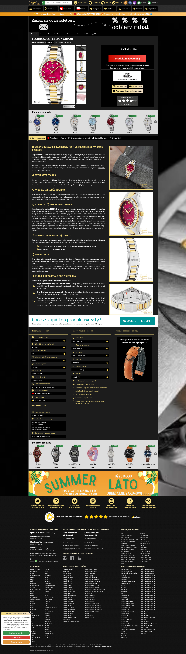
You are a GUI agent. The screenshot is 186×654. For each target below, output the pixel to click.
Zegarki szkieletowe (91, 569)
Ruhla (47, 605)
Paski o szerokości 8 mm (147, 571)
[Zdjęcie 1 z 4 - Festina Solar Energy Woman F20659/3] (131, 168)
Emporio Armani (35, 615)
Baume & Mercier (35, 589)
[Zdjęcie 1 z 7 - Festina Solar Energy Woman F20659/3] (53, 74)
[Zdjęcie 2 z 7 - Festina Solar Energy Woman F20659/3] (81, 51)
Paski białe (143, 613)
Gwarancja (124, 543)
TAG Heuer (48, 621)
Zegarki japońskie (68, 597)
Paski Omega (125, 613)
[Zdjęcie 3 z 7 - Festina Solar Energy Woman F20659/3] (81, 62)
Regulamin (143, 549)
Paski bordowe (144, 615)
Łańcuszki (123, 587)
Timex (47, 625)
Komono (32, 641)
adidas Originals (35, 569)
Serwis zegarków (145, 551)
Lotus (46, 579)
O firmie (142, 539)
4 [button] (142, 494)
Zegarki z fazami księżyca (92, 581)
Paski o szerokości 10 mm (148, 575)
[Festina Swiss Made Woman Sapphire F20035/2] (74, 122)
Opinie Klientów (101, 138)
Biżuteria (123, 575)
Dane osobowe (125, 537)
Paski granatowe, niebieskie (148, 623)
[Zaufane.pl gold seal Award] (49, 517)
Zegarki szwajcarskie (91, 571)
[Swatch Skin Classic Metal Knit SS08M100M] (111, 453)
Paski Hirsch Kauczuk (127, 601)
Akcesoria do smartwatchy (129, 573)
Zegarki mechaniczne (69, 607)
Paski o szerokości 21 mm (148, 597)
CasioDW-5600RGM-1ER (74, 463)
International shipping (127, 549)
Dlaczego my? (144, 535)
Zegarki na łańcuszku (69, 609)
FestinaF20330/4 (129, 463)
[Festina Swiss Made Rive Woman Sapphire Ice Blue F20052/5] (93, 122)
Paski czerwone (145, 621)
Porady (142, 545)
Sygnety (123, 631)
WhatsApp (40, 561)
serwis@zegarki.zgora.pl (50, 550)
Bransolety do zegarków (128, 581)
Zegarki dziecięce (68, 593)
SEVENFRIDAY (49, 611)
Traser (47, 629)
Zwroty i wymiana (145, 557)
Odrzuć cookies (16, 637)
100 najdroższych (68, 569)
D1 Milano (33, 609)
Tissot (47, 627)
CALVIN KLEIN (34, 597)
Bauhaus (33, 583)
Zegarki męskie (67, 579)
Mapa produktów (126, 553)
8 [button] (151, 494)
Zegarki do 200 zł (90, 595)
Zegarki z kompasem (91, 583)
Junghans (33, 639)
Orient (47, 593)
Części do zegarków (127, 535)
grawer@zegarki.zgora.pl (50, 555)
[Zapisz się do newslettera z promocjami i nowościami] (125, 3)
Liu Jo (46, 573)
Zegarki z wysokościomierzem (94, 591)
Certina (32, 603)
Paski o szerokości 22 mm (148, 599)
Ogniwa (123, 593)
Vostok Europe (49, 633)
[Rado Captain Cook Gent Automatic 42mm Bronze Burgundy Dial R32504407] (37, 453)
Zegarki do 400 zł (90, 599)
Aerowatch (33, 571)
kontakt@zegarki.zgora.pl (51, 532)
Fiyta (31, 619)
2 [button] (138, 494)
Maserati (48, 583)
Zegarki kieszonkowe (69, 599)
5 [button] (144, 494)
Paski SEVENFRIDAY (127, 619)
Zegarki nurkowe (68, 613)
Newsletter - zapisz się (128, 555)
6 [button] (146, 494)
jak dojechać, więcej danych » (70, 545)
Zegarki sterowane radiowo (71, 621)
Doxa (31, 613)
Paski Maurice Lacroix (127, 611)
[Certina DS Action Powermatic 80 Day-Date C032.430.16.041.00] (148, 453)
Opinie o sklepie (145, 541)
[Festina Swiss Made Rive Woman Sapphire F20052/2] (148, 122)
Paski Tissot (124, 621)
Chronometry (67, 573)
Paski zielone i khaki (146, 631)
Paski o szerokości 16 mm (148, 587)
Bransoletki (124, 579)
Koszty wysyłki (125, 551)
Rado (46, 603)
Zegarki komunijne (145, 559)
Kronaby (47, 569)
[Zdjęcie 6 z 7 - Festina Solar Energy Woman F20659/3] (81, 93)
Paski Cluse (124, 597)
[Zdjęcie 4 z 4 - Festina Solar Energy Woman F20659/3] (131, 299)
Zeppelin (47, 637)
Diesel (32, 611)
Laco (46, 571)
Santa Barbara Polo (51, 607)
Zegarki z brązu (67, 587)
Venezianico (48, 631)
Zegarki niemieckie (68, 611)
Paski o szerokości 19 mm (148, 593)
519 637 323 (39, 550)
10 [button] (155, 494)
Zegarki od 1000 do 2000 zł (93, 605)
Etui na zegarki (125, 583)
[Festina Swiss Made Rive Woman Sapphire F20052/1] (129, 122)
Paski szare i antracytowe (148, 629)
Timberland (48, 623)
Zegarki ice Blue (67, 583)
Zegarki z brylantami (91, 577)
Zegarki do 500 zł (90, 601)
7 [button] (149, 494)
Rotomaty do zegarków (128, 629)
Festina (32, 617)
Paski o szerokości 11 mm (148, 577)
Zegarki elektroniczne (69, 595)
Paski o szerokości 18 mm (148, 591)
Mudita (47, 591)
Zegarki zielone (67, 585)
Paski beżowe (144, 611)
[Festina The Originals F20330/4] (129, 453)
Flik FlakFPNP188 (92, 463)
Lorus (46, 577)
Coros (32, 607)
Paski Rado (124, 617)
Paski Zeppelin (125, 623)
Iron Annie (33, 633)
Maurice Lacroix (50, 585)
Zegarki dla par (67, 581)
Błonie (32, 593)
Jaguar (32, 635)
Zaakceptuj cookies (16, 633)
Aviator (32, 579)
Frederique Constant (36, 625)
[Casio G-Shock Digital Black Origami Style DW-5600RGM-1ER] (74, 453)
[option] (93, 24)
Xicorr (47, 635)
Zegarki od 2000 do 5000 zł (93, 607)
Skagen (47, 613)
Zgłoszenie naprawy (127, 561)
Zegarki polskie (67, 615)
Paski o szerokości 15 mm (148, 585)
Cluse (32, 605)
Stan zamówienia (145, 553)
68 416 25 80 (69, 542)
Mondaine (48, 589)
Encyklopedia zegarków (128, 541)
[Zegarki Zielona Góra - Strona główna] (34, 2)
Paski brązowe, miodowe (147, 617)
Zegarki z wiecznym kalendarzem (95, 589)
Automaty (66, 571)
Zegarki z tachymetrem (92, 585)
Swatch (47, 619)
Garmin (32, 627)
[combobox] (58, 3)
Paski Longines (125, 607)
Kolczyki (123, 585)
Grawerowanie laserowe (128, 545)
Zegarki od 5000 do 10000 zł (93, 609)
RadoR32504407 (37, 463)
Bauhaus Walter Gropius (35, 586)
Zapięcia (123, 635)
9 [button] (153, 494)
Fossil (32, 623)
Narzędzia (124, 589)
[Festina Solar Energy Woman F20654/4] (56, 122)
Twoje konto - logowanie (128, 559)
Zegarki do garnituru (69, 591)
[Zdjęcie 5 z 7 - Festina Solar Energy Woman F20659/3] (81, 83)
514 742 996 (39, 544)
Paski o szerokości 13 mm (148, 581)
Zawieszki (124, 637)
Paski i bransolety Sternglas (129, 625)
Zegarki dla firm (145, 555)
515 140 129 (39, 538)
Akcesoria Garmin (126, 569)
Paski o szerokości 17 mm (148, 589)
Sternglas (48, 617)
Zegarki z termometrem (92, 587)
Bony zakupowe (125, 577)
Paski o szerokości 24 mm (148, 603)
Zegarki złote (89, 593)
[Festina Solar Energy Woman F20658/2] (37, 122)
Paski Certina (125, 595)
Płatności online (145, 543)
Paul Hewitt (48, 599)
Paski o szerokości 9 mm (147, 573)
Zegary (87, 613)
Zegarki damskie (68, 577)
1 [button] (136, 494)
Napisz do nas (144, 537)
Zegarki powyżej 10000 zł (92, 611)
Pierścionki (124, 627)
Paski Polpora (125, 615)
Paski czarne (144, 619)
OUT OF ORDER (49, 597)
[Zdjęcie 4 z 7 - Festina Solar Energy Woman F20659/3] (81, 72)
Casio (32, 601)
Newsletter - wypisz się (128, 557)
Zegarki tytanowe (90, 575)
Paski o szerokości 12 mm (148, 579)
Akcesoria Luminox (126, 571)
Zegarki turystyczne (91, 573)
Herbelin (33, 631)
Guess (32, 629)
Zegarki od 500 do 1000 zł (92, 603)
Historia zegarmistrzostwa (129, 547)
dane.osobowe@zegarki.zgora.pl (103, 646)
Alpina (32, 573)
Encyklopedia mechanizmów (129, 539)
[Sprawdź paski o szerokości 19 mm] (134, 362)
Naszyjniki (124, 591)
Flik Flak (32, 621)
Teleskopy (124, 633)
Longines (47, 575)
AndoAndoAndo (35, 575)
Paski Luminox (125, 609)
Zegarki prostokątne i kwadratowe (69, 618)
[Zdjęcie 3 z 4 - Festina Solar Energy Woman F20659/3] (131, 260)
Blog (122, 533)
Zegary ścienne (89, 615)
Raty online (143, 547)
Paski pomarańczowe (146, 625)
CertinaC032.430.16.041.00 (148, 463)
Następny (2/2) (69, 106)
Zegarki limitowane (68, 603)
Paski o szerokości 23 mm (148, 601)
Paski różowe (144, 627)
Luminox (47, 581)
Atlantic (32, 577)
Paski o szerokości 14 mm (148, 583)
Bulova (32, 595)
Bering (32, 591)
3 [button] (140, 494)
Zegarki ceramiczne (69, 589)
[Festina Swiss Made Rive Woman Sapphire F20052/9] (111, 122)
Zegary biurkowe (90, 617)
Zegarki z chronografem (92, 579)
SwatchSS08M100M (111, 463)
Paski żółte (143, 633)
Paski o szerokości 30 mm (148, 609)
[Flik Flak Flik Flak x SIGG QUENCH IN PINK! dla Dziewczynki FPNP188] (93, 453)
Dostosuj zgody (16, 642)
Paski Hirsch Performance (128, 603)
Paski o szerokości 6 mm (147, 569)
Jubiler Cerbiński (35, 637)
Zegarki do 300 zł (90, 597)
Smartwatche (67, 575)
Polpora (47, 601)
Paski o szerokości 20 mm (148, 595)
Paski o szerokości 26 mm (148, 605)
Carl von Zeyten (35, 599)
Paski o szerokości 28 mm (148, 607)
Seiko (46, 609)
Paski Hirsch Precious (127, 605)
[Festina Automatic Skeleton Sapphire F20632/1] (56, 453)
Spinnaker (48, 615)
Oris (46, 595)
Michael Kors (49, 587)
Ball (31, 581)
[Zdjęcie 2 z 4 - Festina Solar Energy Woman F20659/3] (131, 214)
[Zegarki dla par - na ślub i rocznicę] (107, 484)
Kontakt (142, 533)
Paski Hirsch (124, 599)
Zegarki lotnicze (67, 605)
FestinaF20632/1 (56, 463)
